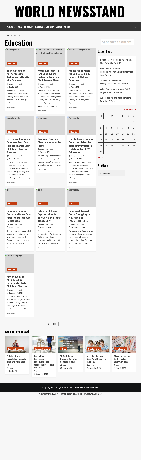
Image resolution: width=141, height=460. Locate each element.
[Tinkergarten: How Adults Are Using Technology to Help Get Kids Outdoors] (19, 57)
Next (54, 323)
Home (64, 349)
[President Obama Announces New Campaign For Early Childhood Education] (19, 263)
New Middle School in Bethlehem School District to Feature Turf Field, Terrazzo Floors (49, 75)
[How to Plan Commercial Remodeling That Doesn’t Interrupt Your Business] (44, 344)
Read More (11, 107)
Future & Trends (14, 26)
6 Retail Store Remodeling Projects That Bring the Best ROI (116, 61)
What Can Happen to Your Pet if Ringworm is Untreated (115, 91)
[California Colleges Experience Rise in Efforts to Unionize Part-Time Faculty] (50, 197)
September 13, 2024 (69, 368)
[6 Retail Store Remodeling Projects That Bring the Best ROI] (17, 344)
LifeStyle (28, 26)
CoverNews (79, 387)
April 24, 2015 (45, 87)
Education (12, 63)
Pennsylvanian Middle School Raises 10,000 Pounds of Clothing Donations (79, 75)
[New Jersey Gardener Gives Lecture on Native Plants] (50, 125)
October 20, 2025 (15, 371)
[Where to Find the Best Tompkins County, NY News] (124, 344)
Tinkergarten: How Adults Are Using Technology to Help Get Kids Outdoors (18, 75)
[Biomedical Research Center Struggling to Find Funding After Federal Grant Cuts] (81, 197)
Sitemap (98, 393)
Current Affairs (63, 26)
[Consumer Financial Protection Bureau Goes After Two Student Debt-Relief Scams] (19, 197)
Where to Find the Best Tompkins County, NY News (115, 99)
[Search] (134, 26)
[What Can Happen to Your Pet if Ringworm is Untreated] (97, 344)
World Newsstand (70, 11)
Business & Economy (44, 26)
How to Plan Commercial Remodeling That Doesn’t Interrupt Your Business (116, 71)
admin (11, 368)
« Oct (100, 157)
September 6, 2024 (96, 368)
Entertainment (120, 349)
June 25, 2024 (121, 368)
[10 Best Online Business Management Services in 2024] (70, 344)
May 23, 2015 (13, 87)
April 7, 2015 (75, 87)
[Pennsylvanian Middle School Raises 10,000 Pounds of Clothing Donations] (81, 57)
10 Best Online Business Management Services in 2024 (114, 82)
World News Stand (15, 84)
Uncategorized (93, 349)
